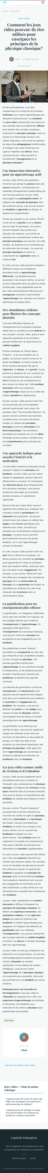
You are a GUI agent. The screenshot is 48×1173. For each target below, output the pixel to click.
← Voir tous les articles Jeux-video (19, 1065)
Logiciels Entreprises (24, 1137)
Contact (32, 1158)
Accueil (5, 11)
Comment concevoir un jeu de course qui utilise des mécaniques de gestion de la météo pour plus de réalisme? (24, 1101)
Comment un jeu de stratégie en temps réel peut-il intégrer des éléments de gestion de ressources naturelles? (23, 1113)
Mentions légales (19, 1158)
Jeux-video (15, 11)
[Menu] (42, 2)
